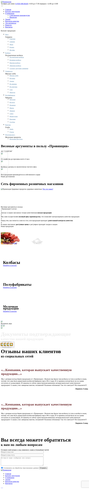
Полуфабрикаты (10, 95)
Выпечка (8, 125)
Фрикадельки (14, 116)
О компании (9, 13)
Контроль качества (12, 21)
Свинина (12, 41)
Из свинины (13, 84)
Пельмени (13, 105)
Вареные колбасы (15, 63)
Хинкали (12, 111)
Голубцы (12, 122)
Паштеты (12, 92)
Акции (7, 19)
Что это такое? (48, 189)
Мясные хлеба (14, 75)
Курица (12, 47)
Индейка (12, 50)
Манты (12, 108)
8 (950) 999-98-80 (21, 4)
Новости (8, 25)
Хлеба (11, 129)
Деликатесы (8, 71)
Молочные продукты (16, 139)
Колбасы (8, 53)
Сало (11, 89)
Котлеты (12, 102)
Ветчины (12, 78)
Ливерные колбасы (15, 65)
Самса (11, 113)
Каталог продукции (12, 11)
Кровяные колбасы (15, 60)
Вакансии (13, 17)
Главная (8, 9)
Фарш (11, 44)
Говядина (12, 39)
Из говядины (13, 87)
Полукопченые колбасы (17, 57)
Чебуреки (12, 99)
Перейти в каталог (10, 243)
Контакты (8, 27)
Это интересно (10, 23)
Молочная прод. (10, 135)
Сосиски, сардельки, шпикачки (19, 68)
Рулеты (12, 132)
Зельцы (12, 81)
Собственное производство (20, 15)
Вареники (13, 119)
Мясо (7, 34)
